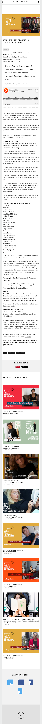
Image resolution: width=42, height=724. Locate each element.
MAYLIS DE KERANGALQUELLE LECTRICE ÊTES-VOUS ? (13, 481)
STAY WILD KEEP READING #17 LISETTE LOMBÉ (13, 656)
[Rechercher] (39, 2)
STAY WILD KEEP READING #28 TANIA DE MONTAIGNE (13, 412)
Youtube (28, 337)
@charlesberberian (9, 306)
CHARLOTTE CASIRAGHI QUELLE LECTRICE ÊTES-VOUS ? (13, 447)
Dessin (11, 353)
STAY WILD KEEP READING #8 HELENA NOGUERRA (12, 585)
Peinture (20, 353)
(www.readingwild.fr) (19, 314)
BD (5, 353)
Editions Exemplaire (32, 296)
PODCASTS (6, 49)
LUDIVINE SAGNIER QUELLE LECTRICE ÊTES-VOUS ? (13, 516)
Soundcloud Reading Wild (11, 322)
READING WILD (7, 107)
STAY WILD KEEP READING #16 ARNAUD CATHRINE (13, 551)
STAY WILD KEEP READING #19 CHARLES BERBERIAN (26, 107)
